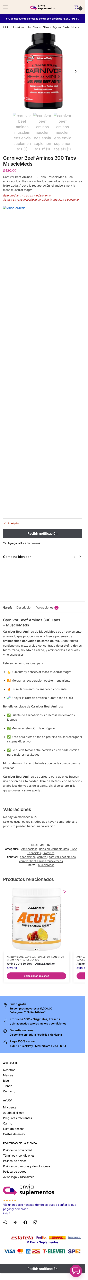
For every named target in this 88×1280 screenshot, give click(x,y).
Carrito (7, 1123)
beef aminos (28, 856)
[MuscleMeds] (42, 360)
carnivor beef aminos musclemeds (41, 861)
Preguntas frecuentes (17, 1118)
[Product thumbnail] (15, 576)
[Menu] (9, 7)
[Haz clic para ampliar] (42, 71)
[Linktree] (15, 1223)
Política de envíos (14, 1161)
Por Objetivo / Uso (38, 27)
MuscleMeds (46, 864)
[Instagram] (35, 1223)
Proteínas (18, 27)
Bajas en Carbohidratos (65, 27)
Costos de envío (14, 1134)
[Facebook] (25, 1223)
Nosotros (9, 1070)
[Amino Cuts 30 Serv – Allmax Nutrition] (36, 919)
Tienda (7, 1086)
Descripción (24, 607)
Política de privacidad (17, 1150)
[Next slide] (75, 71)
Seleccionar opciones (37, 585)
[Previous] (74, 556)
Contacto (9, 1091)
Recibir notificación (42, 533)
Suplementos (55, 957)
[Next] (80, 556)
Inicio (6, 27)
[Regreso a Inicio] (42, 1189)
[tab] (7, 607)
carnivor (42, 856)
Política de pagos (14, 1171)
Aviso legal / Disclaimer (18, 1177)
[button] (77, 7)
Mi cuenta (9, 1107)
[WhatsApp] (5, 1223)
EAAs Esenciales (35, 957)
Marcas (8, 1075)
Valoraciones (46, 607)
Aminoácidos (29, 848)
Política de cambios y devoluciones (26, 1166)
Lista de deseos (13, 1128)
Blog (6, 1080)
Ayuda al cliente (13, 1112)
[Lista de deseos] (64, 892)
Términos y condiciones (18, 1155)
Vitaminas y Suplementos (23, 959)
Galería (7, 607)
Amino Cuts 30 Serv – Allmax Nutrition (31, 963)
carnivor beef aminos (62, 856)
